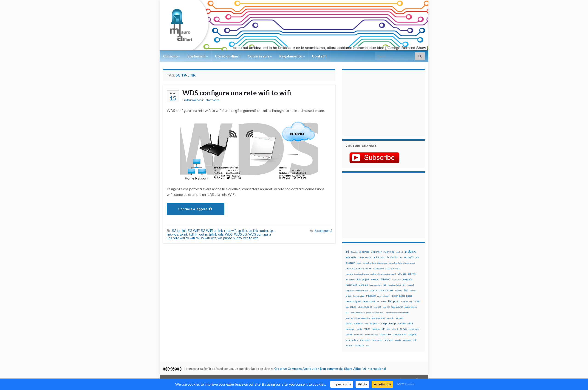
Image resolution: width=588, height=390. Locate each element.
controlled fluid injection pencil (402, 263)
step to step (352, 340)
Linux (348, 295)
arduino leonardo (365, 257)
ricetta (359, 329)
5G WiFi (194, 231)
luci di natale (358, 296)
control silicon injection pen (357, 274)
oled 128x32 (351, 307)
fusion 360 (351, 284)
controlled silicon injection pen (358, 268)
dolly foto (412, 274)
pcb (347, 312)
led (406, 290)
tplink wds (216, 234)
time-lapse (364, 340)
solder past (358, 334)
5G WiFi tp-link (212, 231)
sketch (349, 334)
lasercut (374, 290)
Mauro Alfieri (193, 100)
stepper (411, 334)
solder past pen (371, 334)
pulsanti (399, 318)
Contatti (319, 56)
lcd (391, 290)
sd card (395, 329)
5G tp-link (179, 231)
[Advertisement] (374, 102)
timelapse (377, 340)
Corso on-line (227, 56)
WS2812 (349, 345)
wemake (398, 340)
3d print (354, 252)
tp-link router (258, 231)
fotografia (407, 279)
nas (378, 301)
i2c (384, 285)
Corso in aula (259, 56)
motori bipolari (383, 296)
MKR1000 (371, 296)
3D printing (388, 252)
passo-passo (410, 306)
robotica (376, 329)
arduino (410, 251)
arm (401, 257)
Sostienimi (196, 56)
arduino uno (379, 257)
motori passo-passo (401, 295)
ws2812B (359, 345)
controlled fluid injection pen (375, 263)
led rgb (413, 290)
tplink (184, 234)
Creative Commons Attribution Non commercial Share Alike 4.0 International (330, 368)
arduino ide (351, 257)
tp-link (242, 231)
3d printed (364, 252)
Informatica (212, 100)
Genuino (363, 284)
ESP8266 (385, 279)
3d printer (376, 252)
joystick (410, 285)
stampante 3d (399, 334)
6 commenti (323, 231)
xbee (367, 345)
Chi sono (170, 56)
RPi (383, 328)
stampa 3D (385, 334)
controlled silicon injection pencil (387, 268)
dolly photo (350, 279)
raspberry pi (388, 323)
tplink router (198, 234)
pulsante (390, 318)
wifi (213, 238)
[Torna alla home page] (294, 25)
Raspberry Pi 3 (405, 323)
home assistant (376, 285)
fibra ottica (396, 279)
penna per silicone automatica (358, 318)
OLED (417, 301)
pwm (366, 323)
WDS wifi (203, 238)
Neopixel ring (406, 301)
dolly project (363, 279)
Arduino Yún (392, 257)
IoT (404, 285)
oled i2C (377, 307)
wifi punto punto (230, 238)
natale (383, 301)
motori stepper (353, 301)
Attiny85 (409, 257)
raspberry (374, 323)
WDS (229, 234)
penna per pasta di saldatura (397, 312)
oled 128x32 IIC (365, 307)
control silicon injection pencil (383, 274)
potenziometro (378, 318)
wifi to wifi (250, 238)
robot (367, 328)
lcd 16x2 (398, 290)
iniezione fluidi (394, 285)
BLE (417, 257)
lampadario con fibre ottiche (357, 290)
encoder (375, 279)
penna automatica (358, 312)
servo (403, 328)
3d (347, 251)
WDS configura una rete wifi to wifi (236, 92)
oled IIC (386, 307)
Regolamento (291, 56)
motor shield (369, 301)
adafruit (399, 252)
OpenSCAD (397, 306)
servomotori (414, 329)
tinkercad (388, 340)
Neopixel (393, 301)
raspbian (350, 329)
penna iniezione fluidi (375, 312)
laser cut (384, 290)
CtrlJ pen (402, 274)
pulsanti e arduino (354, 323)
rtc (388, 329)
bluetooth (350, 263)
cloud (359, 263)
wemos (407, 340)
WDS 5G (240, 234)
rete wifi (230, 231)
